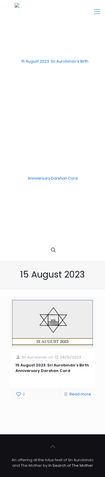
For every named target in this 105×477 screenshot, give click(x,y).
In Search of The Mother (70, 465)
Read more (80, 394)
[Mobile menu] (97, 12)
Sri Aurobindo (34, 357)
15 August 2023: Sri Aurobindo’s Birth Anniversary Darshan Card (52, 367)
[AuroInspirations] (52, 120)
